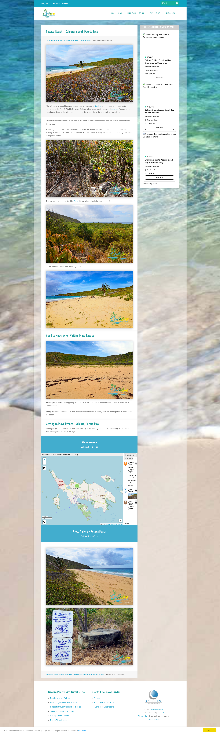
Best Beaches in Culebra (60, 698)
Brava (76, 201)
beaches (114, 109)
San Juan (44, 3)
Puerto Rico (55, 3)
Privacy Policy (143, 716)
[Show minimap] (120, 520)
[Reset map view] (44, 468)
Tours (141, 13)
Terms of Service (154, 719)
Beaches (120, 13)
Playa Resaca (130, 490)
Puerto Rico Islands (52, 674)
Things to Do (131, 13)
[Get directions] (136, 462)
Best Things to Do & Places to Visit (64, 702)
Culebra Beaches (85, 40)
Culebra (98, 106)
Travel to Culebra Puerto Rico (62, 711)
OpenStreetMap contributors (113, 524)
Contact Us (160, 713)
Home (112, 13)
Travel (158, 13)
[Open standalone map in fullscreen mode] (121, 454)
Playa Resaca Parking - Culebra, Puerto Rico (131, 505)
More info (82, 730)
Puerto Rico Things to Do (104, 702)
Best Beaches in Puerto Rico (69, 40)
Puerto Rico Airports (58, 720)
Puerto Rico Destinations (104, 707)
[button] (77, 486)
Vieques (65, 3)
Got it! (209, 730)
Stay (151, 13)
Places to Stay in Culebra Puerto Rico (65, 707)
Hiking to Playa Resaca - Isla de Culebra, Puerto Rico (131, 468)
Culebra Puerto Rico (52, 40)
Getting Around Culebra (59, 716)
